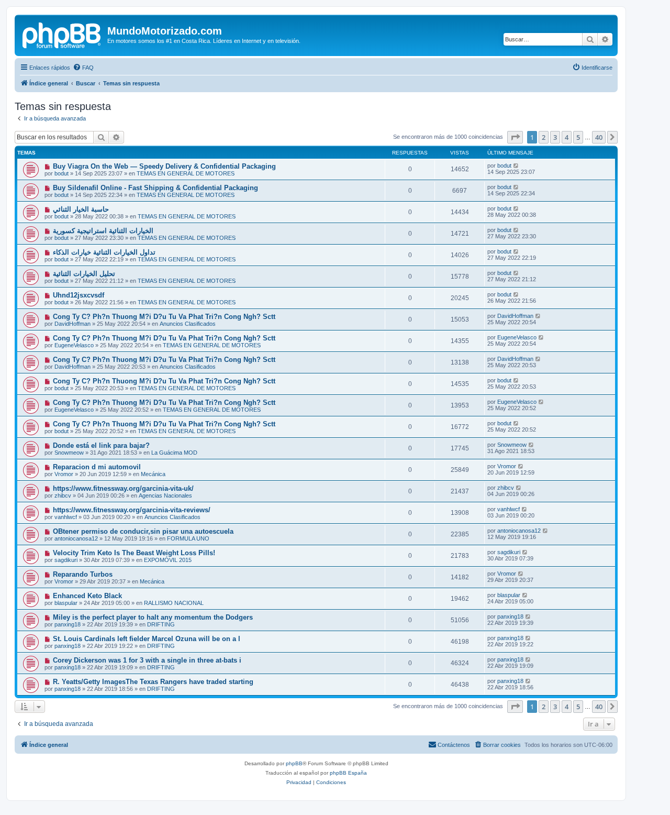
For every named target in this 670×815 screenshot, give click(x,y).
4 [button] (566, 137)
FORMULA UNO (188, 538)
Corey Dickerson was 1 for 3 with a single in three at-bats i (147, 660)
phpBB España (348, 773)
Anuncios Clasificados (188, 324)
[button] (515, 137)
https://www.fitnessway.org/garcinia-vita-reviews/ (131, 510)
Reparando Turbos (83, 574)
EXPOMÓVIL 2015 (168, 560)
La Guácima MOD (174, 452)
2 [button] (543, 137)
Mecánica (153, 474)
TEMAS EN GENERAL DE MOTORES (185, 173)
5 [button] (578, 137)
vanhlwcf (65, 517)
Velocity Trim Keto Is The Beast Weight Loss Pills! (134, 553)
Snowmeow (69, 452)
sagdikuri (65, 560)
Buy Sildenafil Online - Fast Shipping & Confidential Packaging (155, 188)
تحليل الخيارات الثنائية (84, 274)
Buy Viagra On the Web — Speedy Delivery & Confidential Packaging (164, 166)
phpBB (294, 763)
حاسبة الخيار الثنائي (81, 209)
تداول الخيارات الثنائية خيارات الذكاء (104, 252)
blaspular (65, 603)
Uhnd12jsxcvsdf (78, 295)
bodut (61, 173)
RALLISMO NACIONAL (174, 603)
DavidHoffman (72, 324)
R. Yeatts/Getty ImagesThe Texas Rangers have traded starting (153, 682)
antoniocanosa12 (76, 538)
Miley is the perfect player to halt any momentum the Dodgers (153, 617)
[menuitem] (83, 67)
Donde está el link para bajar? (101, 445)
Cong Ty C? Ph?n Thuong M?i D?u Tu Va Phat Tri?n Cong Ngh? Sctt (164, 317)
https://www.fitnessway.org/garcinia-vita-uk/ (123, 488)
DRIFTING (161, 624)
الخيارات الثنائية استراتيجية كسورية (103, 231)
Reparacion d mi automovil (97, 467)
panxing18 (67, 624)
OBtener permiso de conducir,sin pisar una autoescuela (143, 531)
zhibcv (62, 495)
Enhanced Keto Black (87, 596)
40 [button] (598, 137)
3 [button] (555, 137)
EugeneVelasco (74, 345)
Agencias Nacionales (165, 495)
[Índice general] (62, 34)
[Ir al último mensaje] (516, 165)
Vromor (63, 474)
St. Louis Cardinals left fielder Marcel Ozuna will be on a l (146, 639)
